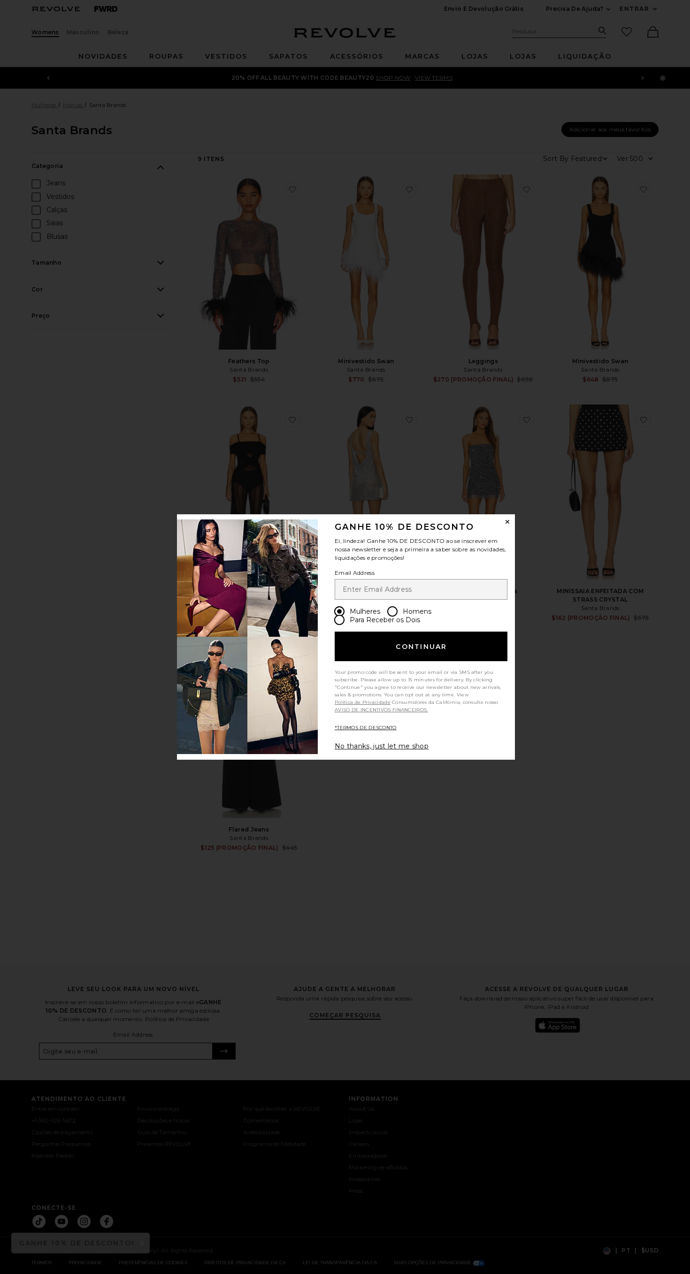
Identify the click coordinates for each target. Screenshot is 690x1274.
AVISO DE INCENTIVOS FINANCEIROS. (381, 710)
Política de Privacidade (363, 702)
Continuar (421, 646)
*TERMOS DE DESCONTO (366, 728)
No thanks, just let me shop (382, 746)
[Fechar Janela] (507, 521)
